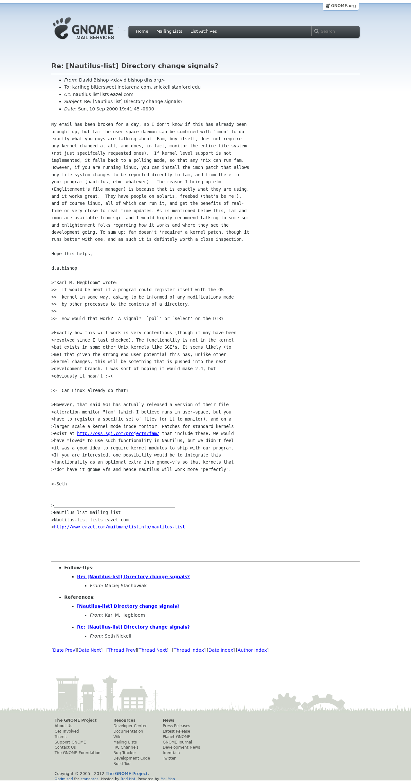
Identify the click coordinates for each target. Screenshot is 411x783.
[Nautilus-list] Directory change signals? (128, 606)
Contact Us (65, 747)
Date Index (220, 650)
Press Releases (176, 726)
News (168, 720)
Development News (181, 747)
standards (90, 779)
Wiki (117, 737)
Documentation (128, 731)
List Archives (203, 31)
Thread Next (153, 650)
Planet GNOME (176, 737)
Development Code (131, 758)
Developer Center (130, 726)
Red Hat (128, 779)
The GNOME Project (76, 720)
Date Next (89, 650)
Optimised (64, 779)
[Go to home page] (93, 41)
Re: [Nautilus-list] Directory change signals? (133, 576)
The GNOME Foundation (78, 753)
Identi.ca (171, 753)
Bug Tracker (124, 753)
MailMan (168, 779)
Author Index (252, 650)
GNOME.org (343, 6)
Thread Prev (122, 650)
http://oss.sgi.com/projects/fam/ (118, 433)
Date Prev (64, 650)
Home (142, 31)
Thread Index (189, 650)
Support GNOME (70, 742)
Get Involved (67, 731)
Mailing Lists (169, 31)
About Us (63, 726)
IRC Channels (125, 747)
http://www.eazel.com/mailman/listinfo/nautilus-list (119, 526)
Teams (60, 737)
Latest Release (176, 731)
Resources (124, 720)
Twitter (169, 758)
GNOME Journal (177, 742)
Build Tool (122, 763)
